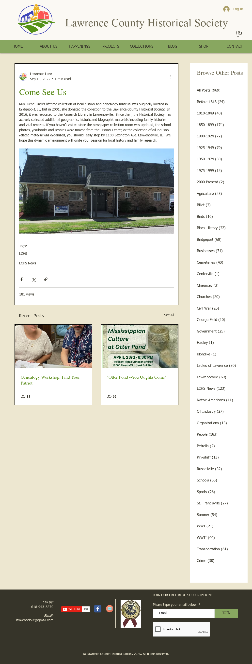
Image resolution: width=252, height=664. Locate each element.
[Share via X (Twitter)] (33, 279)
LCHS (23, 254)
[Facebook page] (97, 608)
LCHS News (27, 263)
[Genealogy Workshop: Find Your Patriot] (53, 346)
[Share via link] (45, 279)
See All (169, 315)
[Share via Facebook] (21, 279)
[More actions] (171, 77)
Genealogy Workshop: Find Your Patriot (50, 380)
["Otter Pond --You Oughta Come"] (139, 346)
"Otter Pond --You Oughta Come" (137, 377)
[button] (239, 34)
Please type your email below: (175, 605)
